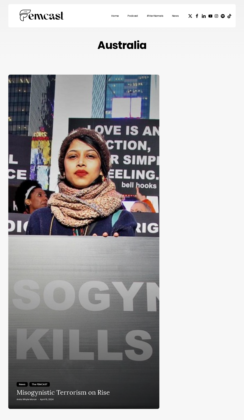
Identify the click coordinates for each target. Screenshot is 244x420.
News (22, 384)
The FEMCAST (39, 384)
